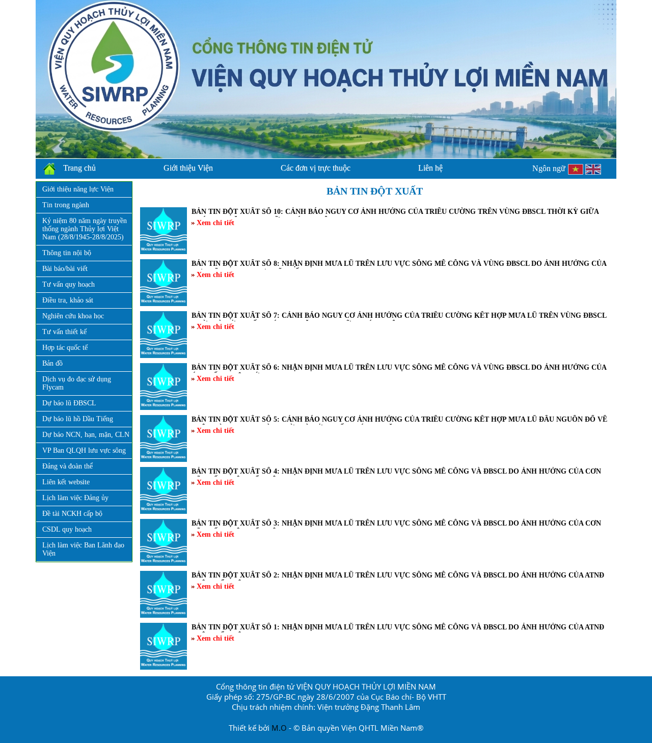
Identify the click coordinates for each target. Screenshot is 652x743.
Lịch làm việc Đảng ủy (75, 498)
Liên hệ (430, 167)
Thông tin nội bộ (66, 253)
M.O (279, 728)
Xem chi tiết (214, 223)
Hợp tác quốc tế (65, 347)
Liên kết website (66, 482)
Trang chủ (79, 167)
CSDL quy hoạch (67, 529)
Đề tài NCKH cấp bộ (72, 513)
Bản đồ (52, 363)
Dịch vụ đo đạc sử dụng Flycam (76, 383)
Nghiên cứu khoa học (73, 316)
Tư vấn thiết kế (64, 332)
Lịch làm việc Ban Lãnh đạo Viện (83, 549)
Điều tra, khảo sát (67, 300)
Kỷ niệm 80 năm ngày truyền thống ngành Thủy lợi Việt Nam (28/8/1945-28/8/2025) (84, 229)
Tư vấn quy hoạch (68, 284)
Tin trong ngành (65, 205)
